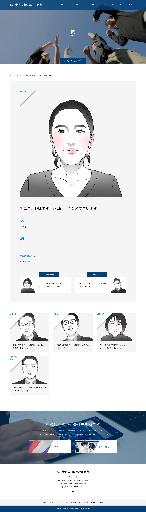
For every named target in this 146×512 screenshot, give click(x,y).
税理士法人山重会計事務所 (26, 4)
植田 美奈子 (50, 274)
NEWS (112, 5)
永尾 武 (96, 274)
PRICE (85, 5)
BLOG (120, 5)
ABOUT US (64, 5)
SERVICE (75, 5)
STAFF (93, 5)
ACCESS (102, 5)
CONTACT (130, 5)
